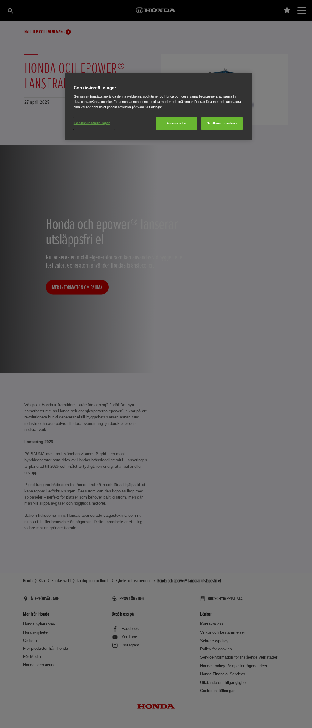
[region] (158, 106)
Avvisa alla (176, 123)
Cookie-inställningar (92, 123)
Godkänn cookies (222, 123)
